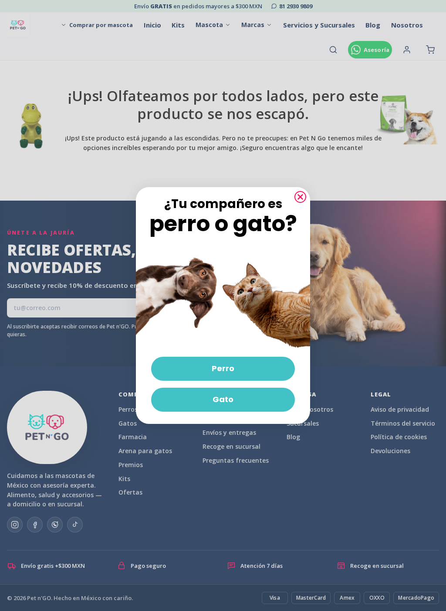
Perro (223, 368)
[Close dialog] (300, 196)
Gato (223, 399)
